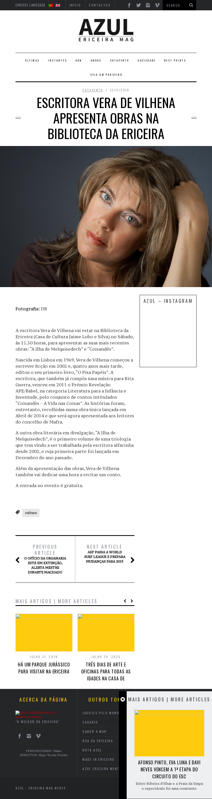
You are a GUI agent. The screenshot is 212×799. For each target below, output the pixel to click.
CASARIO (90, 722)
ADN (78, 60)
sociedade (147, 60)
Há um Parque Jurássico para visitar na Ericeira (44, 668)
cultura (31, 512)
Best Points (175, 60)
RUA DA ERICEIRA (97, 741)
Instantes (57, 60)
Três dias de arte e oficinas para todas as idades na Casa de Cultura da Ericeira (106, 675)
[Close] (122, 699)
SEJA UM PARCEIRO (106, 74)
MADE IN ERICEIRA (98, 759)
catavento (119, 60)
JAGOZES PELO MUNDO (102, 713)
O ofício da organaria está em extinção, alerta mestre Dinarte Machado (45, 559)
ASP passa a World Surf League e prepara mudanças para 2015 (104, 553)
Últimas (32, 60)
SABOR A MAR (94, 731)
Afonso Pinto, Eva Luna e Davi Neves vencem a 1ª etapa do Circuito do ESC (169, 769)
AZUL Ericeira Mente (102, 768)
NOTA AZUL (92, 750)
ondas (96, 60)
